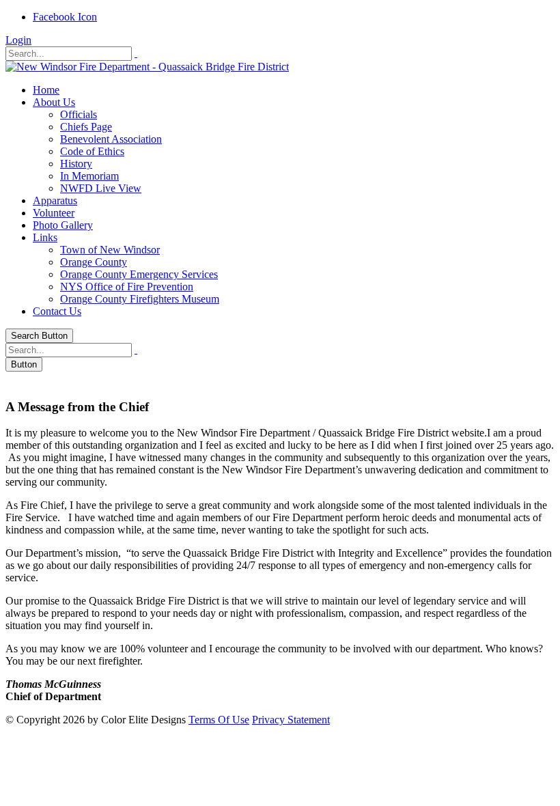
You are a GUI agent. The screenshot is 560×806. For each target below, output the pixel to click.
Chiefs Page (86, 127)
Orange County (93, 262)
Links (45, 237)
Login (18, 40)
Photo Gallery (63, 225)
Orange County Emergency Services (139, 274)
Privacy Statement (291, 719)
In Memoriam (89, 176)
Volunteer (53, 213)
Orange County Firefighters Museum (139, 299)
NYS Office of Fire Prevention (126, 286)
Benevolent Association (111, 139)
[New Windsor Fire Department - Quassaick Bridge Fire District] (147, 66)
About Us (54, 102)
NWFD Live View (100, 188)
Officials (78, 114)
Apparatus (55, 200)
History (76, 163)
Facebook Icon (65, 17)
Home (46, 90)
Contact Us (57, 311)
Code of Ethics (92, 151)
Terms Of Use (218, 719)
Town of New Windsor (110, 249)
